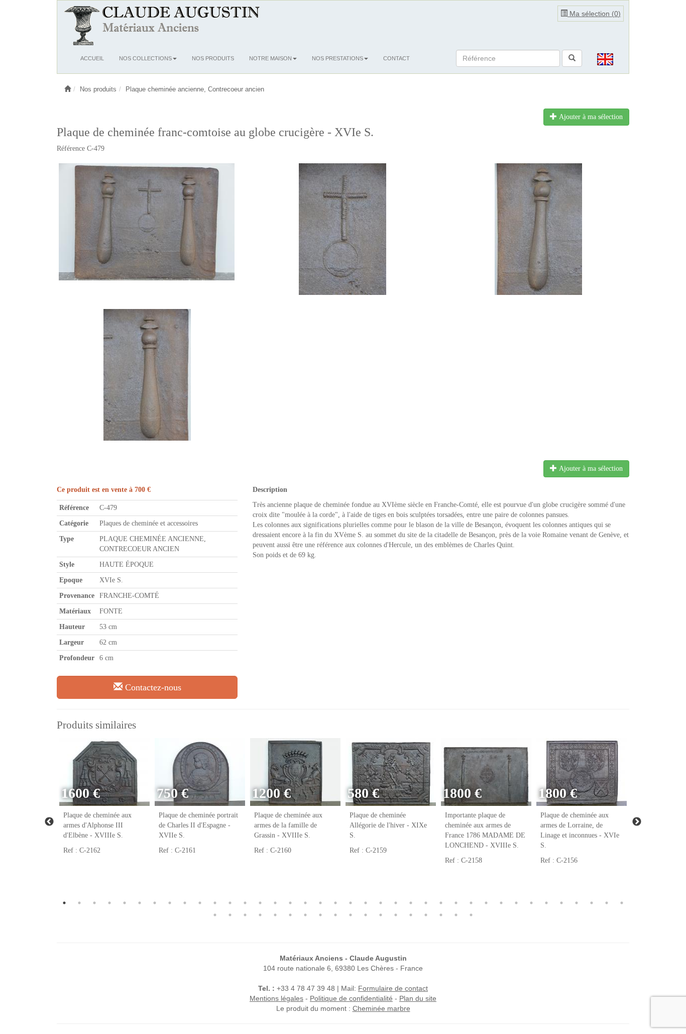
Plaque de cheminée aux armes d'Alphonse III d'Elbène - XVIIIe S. (97, 825)
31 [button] (516, 903)
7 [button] (155, 903)
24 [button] (411, 903)
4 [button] (109, 903)
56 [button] (471, 915)
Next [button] (637, 822)
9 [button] (185, 903)
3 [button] (94, 903)
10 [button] (200, 903)
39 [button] (215, 915)
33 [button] (546, 903)
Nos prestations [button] (337, 58)
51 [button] (396, 915)
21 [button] (366, 903)
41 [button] (245, 915)
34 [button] (561, 903)
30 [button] (501, 903)
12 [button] (230, 903)
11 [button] (215, 903)
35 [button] (576, 903)
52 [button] (411, 915)
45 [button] (305, 915)
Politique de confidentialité (351, 998)
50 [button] (381, 915)
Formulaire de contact (393, 988)
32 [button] (531, 903)
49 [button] (366, 915)
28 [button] (471, 903)
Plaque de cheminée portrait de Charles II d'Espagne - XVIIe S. (198, 825)
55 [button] (456, 915)
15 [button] (275, 903)
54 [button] (441, 915)
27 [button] (456, 903)
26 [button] (441, 903)
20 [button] (351, 903)
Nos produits (213, 58)
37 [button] (607, 903)
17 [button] (305, 903)
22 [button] (381, 903)
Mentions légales (276, 998)
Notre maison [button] (270, 58)
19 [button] (335, 903)
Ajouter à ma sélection (590, 117)
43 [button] (275, 915)
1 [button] (64, 903)
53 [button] (426, 915)
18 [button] (320, 903)
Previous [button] (49, 822)
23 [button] (396, 903)
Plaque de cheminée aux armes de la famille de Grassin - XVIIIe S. (288, 825)
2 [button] (79, 903)
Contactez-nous (152, 687)
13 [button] (245, 903)
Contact (396, 58)
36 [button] (592, 903)
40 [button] (230, 915)
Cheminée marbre (381, 1008)
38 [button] (622, 903)
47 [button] (335, 915)
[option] (104, 801)
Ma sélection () (594, 14)
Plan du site (417, 998)
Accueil (92, 58)
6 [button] (140, 903)
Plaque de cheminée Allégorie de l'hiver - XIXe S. (388, 825)
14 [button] (260, 903)
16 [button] (290, 903)
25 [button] (426, 903)
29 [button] (486, 903)
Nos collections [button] (145, 58)
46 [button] (320, 915)
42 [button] (260, 915)
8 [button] (170, 903)
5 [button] (125, 903)
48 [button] (351, 915)
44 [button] (290, 915)
